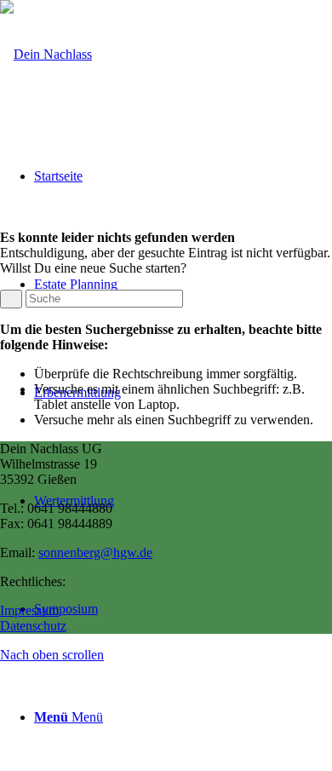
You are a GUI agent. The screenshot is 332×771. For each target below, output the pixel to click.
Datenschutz (33, 626)
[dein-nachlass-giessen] (46, 54)
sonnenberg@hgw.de (95, 552)
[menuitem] (183, 717)
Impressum (29, 610)
